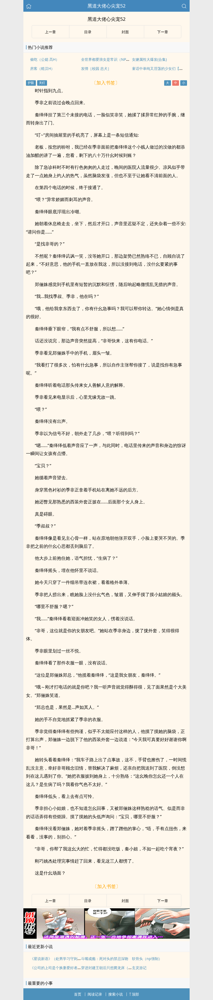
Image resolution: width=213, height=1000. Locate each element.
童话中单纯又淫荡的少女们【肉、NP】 (163, 68)
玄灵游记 (139, 967)
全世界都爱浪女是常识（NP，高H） (110, 59)
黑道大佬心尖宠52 (106, 6)
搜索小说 (115, 994)
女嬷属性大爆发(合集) (149, 59)
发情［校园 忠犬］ (96, 68)
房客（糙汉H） (42, 68)
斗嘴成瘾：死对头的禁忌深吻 (104, 958)
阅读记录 (95, 994)
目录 (87, 31)
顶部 (135, 994)
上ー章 (50, 31)
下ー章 (162, 31)
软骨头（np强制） (147, 958)
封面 (125, 31)
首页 (77, 994)
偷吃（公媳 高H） (44, 59)
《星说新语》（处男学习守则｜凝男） (61, 958)
